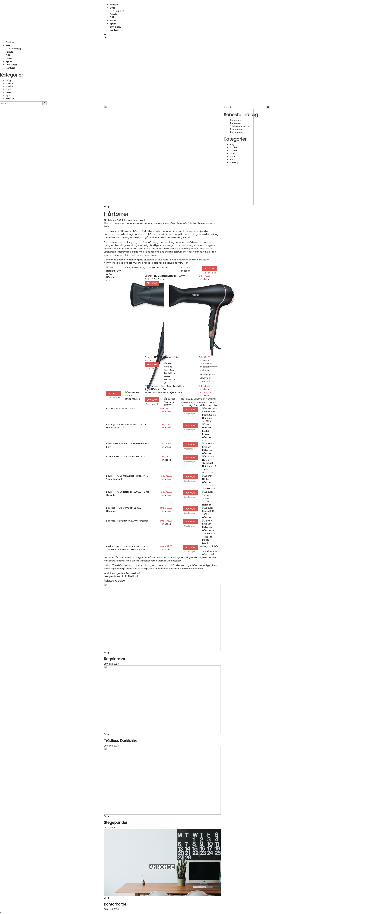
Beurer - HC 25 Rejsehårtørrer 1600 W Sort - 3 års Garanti (165, 277)
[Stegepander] (162, 780)
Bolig (112, 7)
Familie (114, 14)
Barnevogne (236, 120)
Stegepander (115, 822)
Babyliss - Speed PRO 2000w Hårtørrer (127, 520)
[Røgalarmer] (162, 617)
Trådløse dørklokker (121, 740)
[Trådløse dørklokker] (162, 698)
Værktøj (120, 10)
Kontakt (114, 30)
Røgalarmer (114, 658)
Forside (114, 4)
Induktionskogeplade (122, 573)
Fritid (112, 17)
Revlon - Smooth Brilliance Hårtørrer (126, 456)
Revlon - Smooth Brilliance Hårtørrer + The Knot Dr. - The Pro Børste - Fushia (127, 548)
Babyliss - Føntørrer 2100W (120, 408)
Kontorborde (115, 904)
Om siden (115, 26)
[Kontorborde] (162, 862)
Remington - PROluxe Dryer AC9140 (164, 392)
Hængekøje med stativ (121, 576)
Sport (113, 23)
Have (113, 20)
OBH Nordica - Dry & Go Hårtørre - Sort (146, 267)
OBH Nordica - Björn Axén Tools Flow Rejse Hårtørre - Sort (164, 387)
